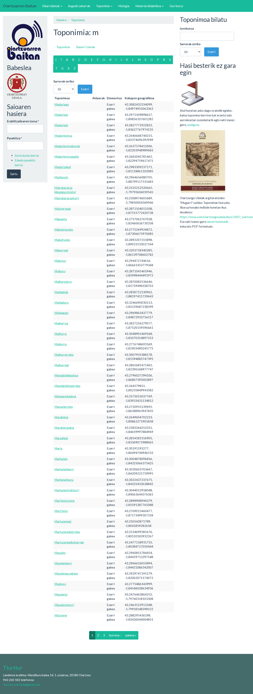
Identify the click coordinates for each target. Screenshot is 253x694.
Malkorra (60, 333)
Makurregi (61, 250)
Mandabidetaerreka (67, 386)
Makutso (60, 260)
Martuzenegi (62, 521)
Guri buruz (176, 6)
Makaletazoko (63, 229)
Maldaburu (61, 302)
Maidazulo (61, 177)
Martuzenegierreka (67, 532)
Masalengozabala (66, 573)
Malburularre (63, 281)
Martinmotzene (64, 500)
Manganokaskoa (65, 396)
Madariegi (61, 114)
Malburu (59, 271)
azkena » (130, 635)
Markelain (61, 459)
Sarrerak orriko (63, 81)
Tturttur (13, 668)
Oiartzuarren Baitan (19, 6)
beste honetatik (218, 221)
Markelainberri (64, 469)
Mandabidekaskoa (66, 375)
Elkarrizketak (51, 6)
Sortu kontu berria (27, 155)
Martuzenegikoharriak (69, 542)
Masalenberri (63, 563)
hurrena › (115, 635)
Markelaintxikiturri (66, 490)
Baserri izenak (85, 47)
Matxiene (60, 615)
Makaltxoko (62, 240)
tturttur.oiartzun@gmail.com (21, 684)
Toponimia (103, 6)
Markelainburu (64, 479)
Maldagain (61, 313)
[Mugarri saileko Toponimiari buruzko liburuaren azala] (203, 161)
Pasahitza (14, 138)
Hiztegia (123, 6)
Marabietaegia (64, 427)
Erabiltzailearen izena (23, 121)
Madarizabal (62, 167)
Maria (58, 448)
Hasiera (61, 20)
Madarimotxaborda (67, 146)
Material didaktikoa (148, 6)
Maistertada (62, 208)
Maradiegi (61, 438)
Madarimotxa (63, 135)
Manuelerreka (63, 406)
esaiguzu (193, 124)
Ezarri (85, 89)
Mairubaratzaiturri (66, 198)
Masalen (60, 552)
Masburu (60, 584)
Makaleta (60, 219)
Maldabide (61, 292)
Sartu (13, 174)
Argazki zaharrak (79, 6)
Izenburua (187, 28)
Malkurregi (61, 365)
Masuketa (60, 594)
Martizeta (61, 511)
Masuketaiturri (64, 605)
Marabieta (61, 417)
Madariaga (61, 104)
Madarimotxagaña (66, 156)
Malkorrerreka (64, 354)
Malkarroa (61, 323)
